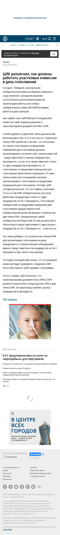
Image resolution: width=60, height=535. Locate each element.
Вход (44, 38)
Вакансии (7, 479)
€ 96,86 (22, 45)
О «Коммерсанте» (11, 467)
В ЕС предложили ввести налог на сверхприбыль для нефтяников (25, 357)
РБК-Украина (10, 299)
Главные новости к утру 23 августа (17, 368)
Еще (4, 385)
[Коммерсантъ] (5, 38)
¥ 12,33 (30, 45)
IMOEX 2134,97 (42, 45)
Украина (6, 61)
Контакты (7, 473)
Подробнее (7, 529)
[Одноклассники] (22, 487)
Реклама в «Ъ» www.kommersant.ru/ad (30, 17)
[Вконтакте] (11, 487)
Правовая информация (40, 473)
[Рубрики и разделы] (54, 39)
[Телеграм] (5, 487)
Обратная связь (37, 470)
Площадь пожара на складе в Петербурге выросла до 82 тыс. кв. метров (29, 380)
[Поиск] (49, 39)
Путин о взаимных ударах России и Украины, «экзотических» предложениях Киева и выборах (27, 373)
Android (33, 467)
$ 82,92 (13, 45)
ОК (53, 54)
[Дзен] (16, 487)
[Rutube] (28, 487)
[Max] (33, 487)
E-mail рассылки (37, 476)
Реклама (7, 476)
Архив (5, 470)
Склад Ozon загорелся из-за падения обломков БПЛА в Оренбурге (30, 364)
